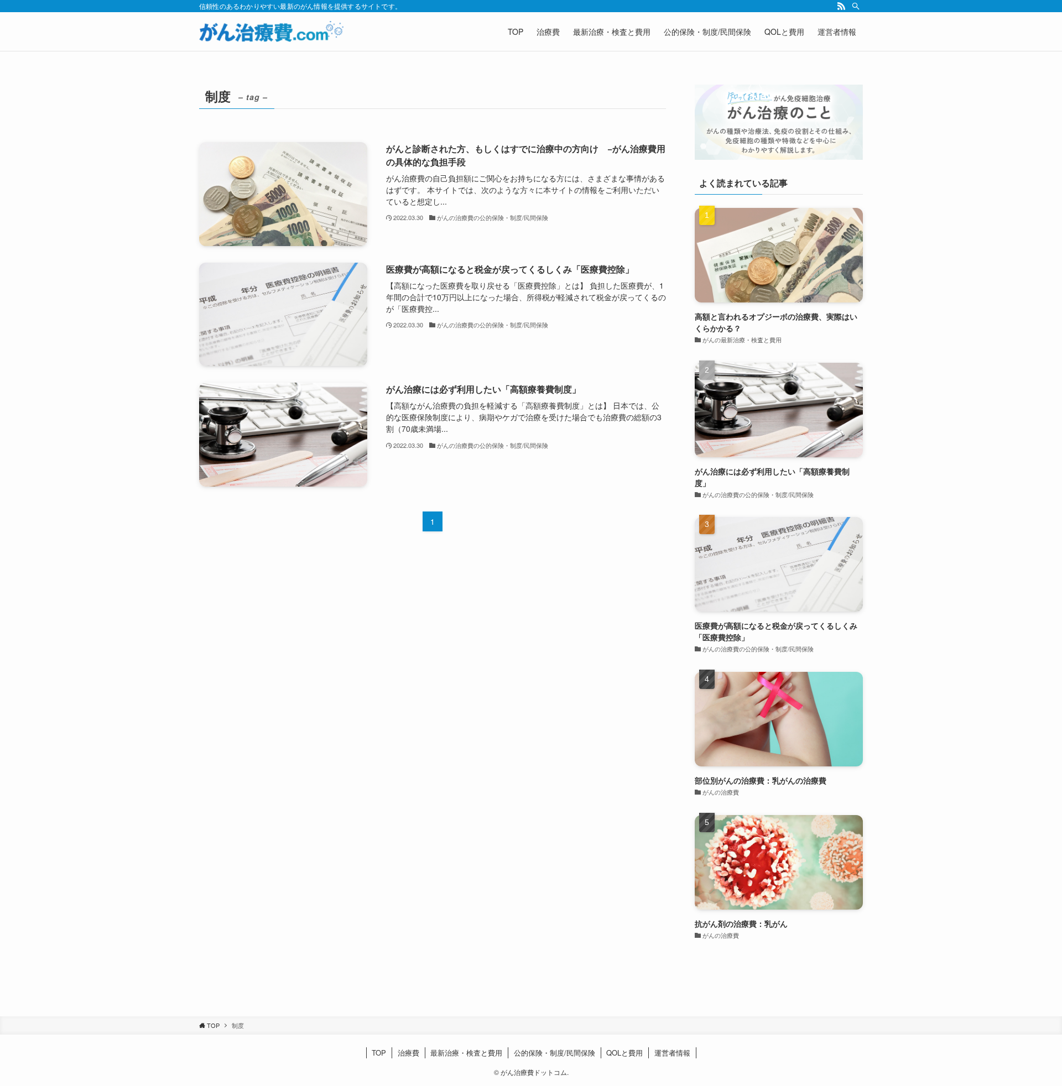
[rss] (841, 6)
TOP (379, 1052)
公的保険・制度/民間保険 (554, 1052)
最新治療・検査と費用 (466, 1052)
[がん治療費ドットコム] (271, 31)
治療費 (408, 1052)
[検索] (855, 6)
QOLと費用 (624, 1052)
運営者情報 (672, 1052)
